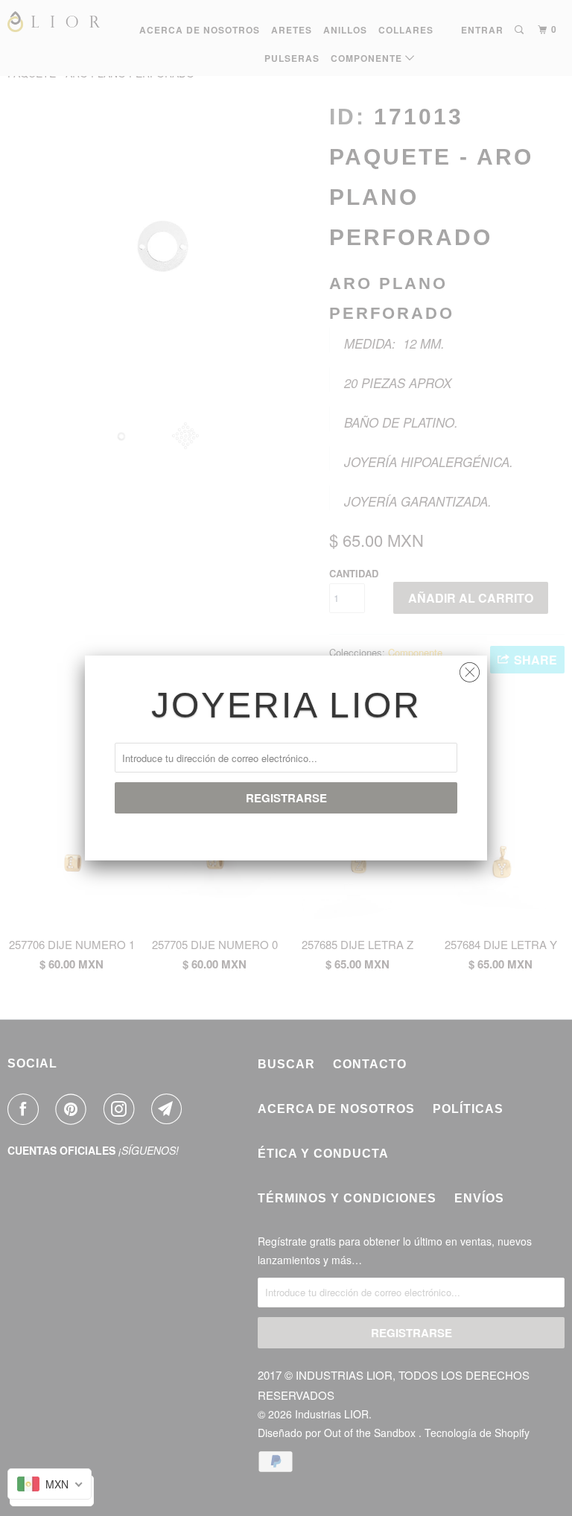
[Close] (470, 668)
